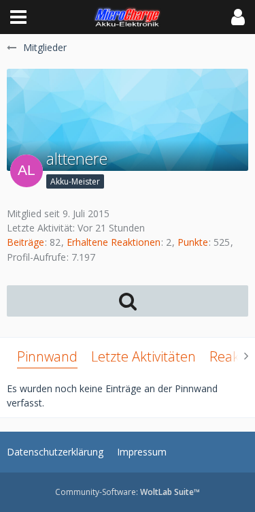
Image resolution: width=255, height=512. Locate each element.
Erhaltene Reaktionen (113, 242)
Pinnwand (47, 356)
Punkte (192, 242)
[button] (18, 17)
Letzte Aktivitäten (143, 356)
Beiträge (25, 242)
